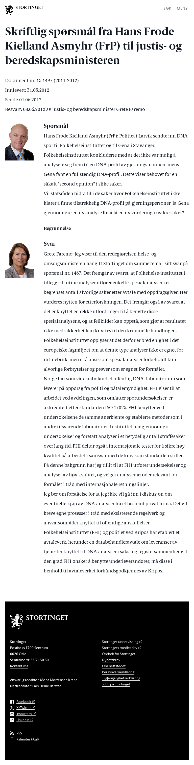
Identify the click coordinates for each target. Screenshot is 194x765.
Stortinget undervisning (120, 641)
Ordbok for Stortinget (118, 653)
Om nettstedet (114, 665)
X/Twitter (23, 708)
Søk (167, 8)
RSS (19, 733)
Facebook (23, 702)
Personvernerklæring (118, 671)
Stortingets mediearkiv (119, 647)
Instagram (24, 714)
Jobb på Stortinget (116, 684)
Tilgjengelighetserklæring (121, 678)
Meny (182, 8)
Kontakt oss (19, 665)
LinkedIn (22, 720)
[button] (167, 8)
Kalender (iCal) (27, 739)
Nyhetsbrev (111, 659)
